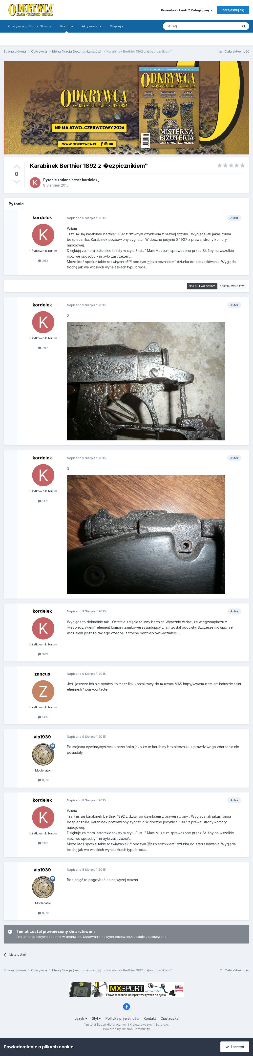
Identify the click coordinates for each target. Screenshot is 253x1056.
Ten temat (224, 26)
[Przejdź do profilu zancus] (43, 691)
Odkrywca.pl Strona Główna (29, 26)
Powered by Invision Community (126, 1029)
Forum (65, 26)
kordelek (89, 180)
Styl (95, 1018)
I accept (236, 1047)
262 (44, 261)
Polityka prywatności (122, 1018)
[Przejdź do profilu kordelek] (35, 182)
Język (79, 1018)
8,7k (45, 780)
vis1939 (42, 736)
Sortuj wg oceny (202, 286)
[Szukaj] (243, 26)
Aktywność (91, 26)
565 (44, 717)
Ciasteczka (170, 1018)
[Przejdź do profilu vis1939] (43, 754)
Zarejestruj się (233, 10)
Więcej (115, 26)
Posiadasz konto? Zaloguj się (186, 10)
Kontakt (150, 1018)
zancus (42, 674)
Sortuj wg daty (232, 286)
